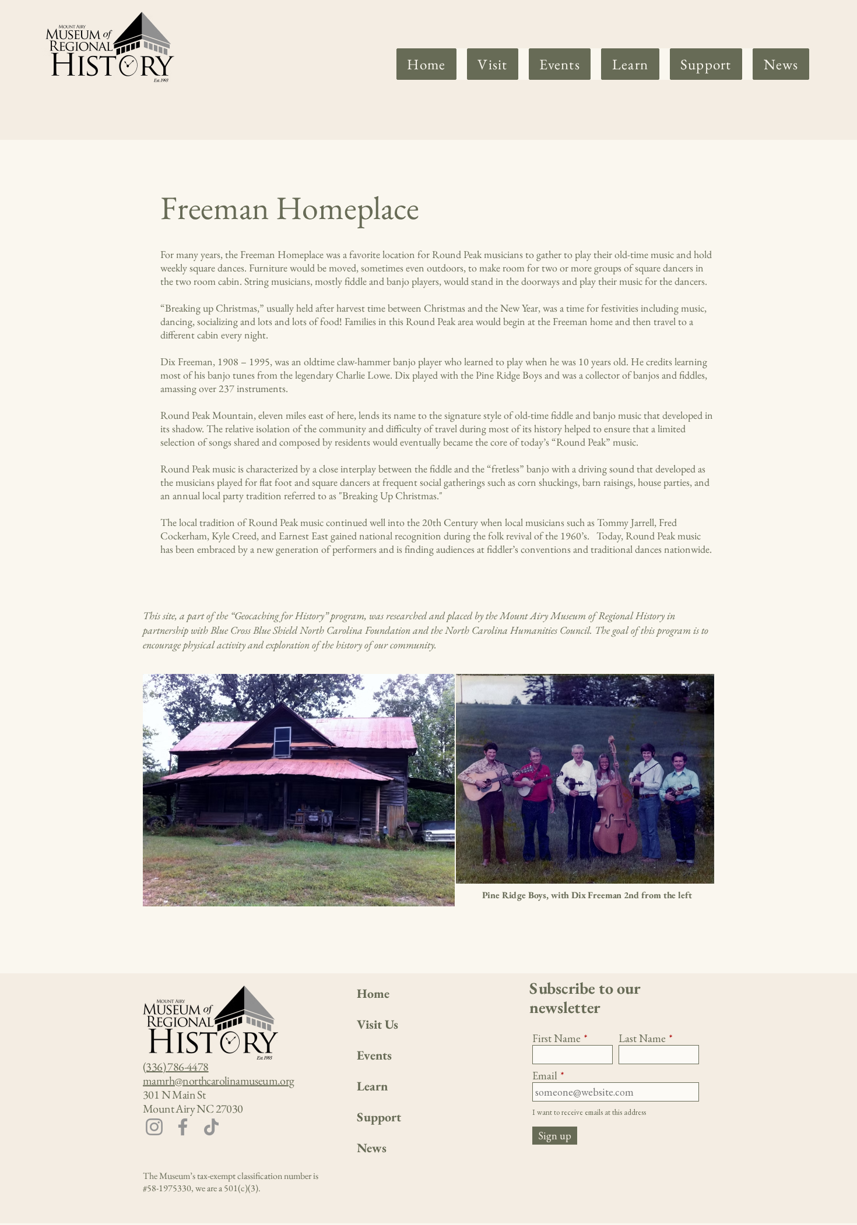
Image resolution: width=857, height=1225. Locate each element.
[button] (492, 64)
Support (379, 1116)
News (372, 1147)
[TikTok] (211, 1126)
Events (374, 1055)
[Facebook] (182, 1126)
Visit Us (377, 1024)
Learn (372, 1086)
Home (373, 993)
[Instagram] (154, 1126)
